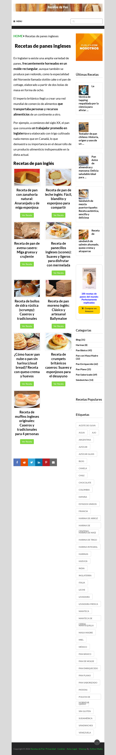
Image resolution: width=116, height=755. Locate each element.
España (83, 497)
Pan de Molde (86, 661)
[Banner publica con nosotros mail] (89, 60)
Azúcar (83, 447)
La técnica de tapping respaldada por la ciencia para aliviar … (89, 98)
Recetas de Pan (38, 749)
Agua (82, 432)
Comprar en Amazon (91, 309)
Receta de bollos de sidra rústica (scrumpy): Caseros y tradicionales (27, 310)
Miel (81, 639)
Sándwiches (82, 379)
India (82, 568)
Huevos (83, 561)
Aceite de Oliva (87, 425)
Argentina (85, 439)
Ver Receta (27, 215)
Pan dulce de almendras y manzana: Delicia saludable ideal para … (88, 167)
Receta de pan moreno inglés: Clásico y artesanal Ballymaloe (58, 310)
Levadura (84, 597)
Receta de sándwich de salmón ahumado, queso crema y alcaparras (89, 241)
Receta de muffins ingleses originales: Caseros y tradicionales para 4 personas (27, 423)
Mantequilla (86, 625)
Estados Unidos (88, 504)
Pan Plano (81, 369)
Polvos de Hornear (84, 698)
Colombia (84, 489)
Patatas (83, 689)
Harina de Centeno (84, 526)
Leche (82, 589)
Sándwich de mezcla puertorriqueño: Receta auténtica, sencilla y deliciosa (89, 209)
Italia (82, 582)
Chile (82, 475)
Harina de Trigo (88, 539)
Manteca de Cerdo (85, 619)
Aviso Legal (72, 749)
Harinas (80, 344)
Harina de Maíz (87, 532)
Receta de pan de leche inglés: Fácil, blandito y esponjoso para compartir (58, 198)
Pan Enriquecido (84, 363)
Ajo (94, 432)
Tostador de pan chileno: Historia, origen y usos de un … (89, 138)
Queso (82, 704)
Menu (19, 21)
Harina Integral (88, 547)
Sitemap (82, 749)
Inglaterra (85, 575)
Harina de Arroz (88, 518)
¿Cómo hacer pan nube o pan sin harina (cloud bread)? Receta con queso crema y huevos (27, 365)
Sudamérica (85, 718)
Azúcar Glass (86, 454)
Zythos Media (96, 749)
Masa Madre (86, 632)
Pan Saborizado (84, 374)
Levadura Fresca (88, 604)
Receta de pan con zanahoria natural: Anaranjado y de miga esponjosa (27, 198)
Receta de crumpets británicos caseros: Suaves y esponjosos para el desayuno (58, 365)
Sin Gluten (85, 711)
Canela (83, 468)
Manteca (84, 611)
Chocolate (85, 482)
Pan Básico (81, 350)
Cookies (61, 749)
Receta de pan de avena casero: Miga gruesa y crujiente (27, 250)
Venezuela (85, 732)
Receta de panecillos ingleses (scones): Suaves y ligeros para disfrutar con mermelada (58, 254)
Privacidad (51, 749)
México (83, 647)
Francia (83, 511)
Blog (78, 339)
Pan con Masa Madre (87, 355)
